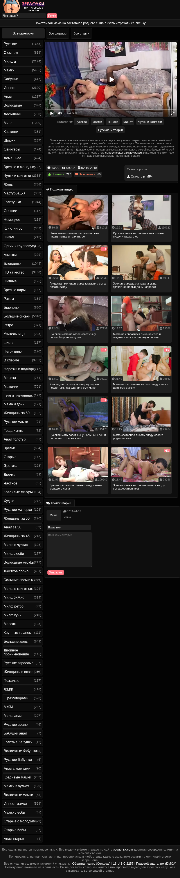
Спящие (10, 211)
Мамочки (11, 386)
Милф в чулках (16, 545)
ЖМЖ (8, 689)
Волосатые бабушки (20, 751)
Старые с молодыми (20, 821)
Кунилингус (13, 228)
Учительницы (14, 334)
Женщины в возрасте (21, 672)
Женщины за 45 (17, 536)
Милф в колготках (18, 589)
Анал (8, 96)
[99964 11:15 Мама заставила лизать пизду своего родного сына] (141, 445)
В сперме (11, 360)
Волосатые (13, 105)
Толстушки (12, 202)
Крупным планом (18, 633)
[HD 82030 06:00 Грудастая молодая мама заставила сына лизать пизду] (78, 294)
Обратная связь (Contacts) (91, 863)
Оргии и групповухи (20, 246)
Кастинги (11, 132)
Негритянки (13, 351)
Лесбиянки (12, 114)
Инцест (10, 88)
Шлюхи (9, 140)
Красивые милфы (18, 492)
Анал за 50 (12, 527)
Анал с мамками (17, 768)
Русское (10, 44)
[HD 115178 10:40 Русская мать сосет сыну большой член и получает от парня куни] (78, 445)
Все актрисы (58, 33)
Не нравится (86, 174)
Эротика (10, 466)
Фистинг (10, 343)
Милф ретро (13, 606)
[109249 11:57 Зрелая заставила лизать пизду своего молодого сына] (78, 495)
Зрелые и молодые (19, 167)
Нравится (57, 174)
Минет (9, 123)
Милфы (10, 61)
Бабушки (11, 79)
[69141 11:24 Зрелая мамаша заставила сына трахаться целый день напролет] (141, 294)
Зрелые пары (15, 290)
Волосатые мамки (18, 795)
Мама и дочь (14, 404)
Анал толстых (15, 439)
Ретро (8, 325)
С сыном (11, 52)
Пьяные (10, 281)
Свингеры (12, 149)
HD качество (14, 272)
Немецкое (12, 219)
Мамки (9, 70)
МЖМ (8, 707)
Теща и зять (13, 430)
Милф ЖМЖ (14, 597)
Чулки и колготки (17, 176)
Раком (9, 299)
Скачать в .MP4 (141, 176)
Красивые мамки (17, 777)
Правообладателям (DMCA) (156, 863)
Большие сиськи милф (22, 580)
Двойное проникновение (16, 652)
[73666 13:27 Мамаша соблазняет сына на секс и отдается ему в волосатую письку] (141, 344)
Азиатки (10, 255)
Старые (10, 457)
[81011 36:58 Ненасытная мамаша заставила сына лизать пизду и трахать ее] (78, 243)
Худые (9, 501)
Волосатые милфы (19, 562)
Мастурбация (14, 193)
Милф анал (13, 716)
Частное (10, 483)
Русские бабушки (18, 760)
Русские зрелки (16, 724)
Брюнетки (12, 307)
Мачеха (10, 378)
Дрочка (9, 474)
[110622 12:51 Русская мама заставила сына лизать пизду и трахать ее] (141, 243)
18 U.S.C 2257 (123, 863)
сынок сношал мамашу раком (123, 152)
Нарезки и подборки (20, 369)
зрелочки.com (123, 849)
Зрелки (9, 448)
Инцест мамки (15, 803)
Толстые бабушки (18, 742)
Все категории (23, 33)
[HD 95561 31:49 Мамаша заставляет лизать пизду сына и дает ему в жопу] (141, 394)
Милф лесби (14, 553)
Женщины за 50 (17, 518)
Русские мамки (16, 422)
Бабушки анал (15, 733)
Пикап (9, 237)
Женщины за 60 (17, 413)
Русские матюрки (18, 510)
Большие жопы (16, 641)
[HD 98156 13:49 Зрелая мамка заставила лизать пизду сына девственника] (141, 495)
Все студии (81, 33)
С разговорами (16, 698)
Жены (9, 184)
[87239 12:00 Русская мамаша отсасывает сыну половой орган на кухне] (78, 344)
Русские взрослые (19, 663)
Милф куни (13, 615)
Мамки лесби (14, 812)
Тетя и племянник (18, 395)
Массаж (10, 624)
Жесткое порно (16, 571)
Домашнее (12, 158)
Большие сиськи (17, 316)
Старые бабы (15, 830)
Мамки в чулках (16, 786)
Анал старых (14, 839)
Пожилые (11, 680)
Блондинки (13, 263)
